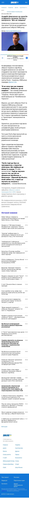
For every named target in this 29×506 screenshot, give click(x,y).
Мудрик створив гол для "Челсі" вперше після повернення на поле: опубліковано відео (12, 277)
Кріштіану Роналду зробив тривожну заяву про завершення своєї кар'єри (13, 253)
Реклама (16, 477)
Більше (4, 426)
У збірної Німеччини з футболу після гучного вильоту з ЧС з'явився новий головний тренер (13, 397)
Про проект (5, 477)
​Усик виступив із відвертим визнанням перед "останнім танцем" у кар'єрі (11, 300)
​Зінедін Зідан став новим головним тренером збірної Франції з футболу (11, 371)
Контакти (4, 483)
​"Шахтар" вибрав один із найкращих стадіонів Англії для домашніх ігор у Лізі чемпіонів (12, 235)
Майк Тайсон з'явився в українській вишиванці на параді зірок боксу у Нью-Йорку (13, 218)
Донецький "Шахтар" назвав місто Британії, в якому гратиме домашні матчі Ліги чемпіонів (12, 379)
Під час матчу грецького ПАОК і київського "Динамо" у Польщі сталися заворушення (12, 405)
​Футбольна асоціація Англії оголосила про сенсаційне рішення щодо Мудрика (11, 353)
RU (26, 2)
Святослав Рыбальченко (13, 31)
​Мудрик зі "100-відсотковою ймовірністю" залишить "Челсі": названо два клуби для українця (12, 226)
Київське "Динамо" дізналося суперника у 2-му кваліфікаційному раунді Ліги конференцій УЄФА (11, 362)
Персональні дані (19, 480)
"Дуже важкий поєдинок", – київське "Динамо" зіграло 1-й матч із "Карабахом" (11, 309)
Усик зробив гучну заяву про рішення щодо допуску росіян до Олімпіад (13, 292)
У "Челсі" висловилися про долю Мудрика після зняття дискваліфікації (12, 333)
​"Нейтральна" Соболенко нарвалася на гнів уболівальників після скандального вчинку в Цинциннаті (13, 244)
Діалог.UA (12, 82)
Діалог (2, 10)
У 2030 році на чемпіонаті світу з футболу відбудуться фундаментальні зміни (12, 420)
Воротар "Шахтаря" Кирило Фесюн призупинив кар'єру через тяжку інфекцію (11, 269)
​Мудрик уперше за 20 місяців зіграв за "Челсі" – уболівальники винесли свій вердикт (13, 317)
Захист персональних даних (18, 485)
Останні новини (9, 213)
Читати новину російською (14, 11)
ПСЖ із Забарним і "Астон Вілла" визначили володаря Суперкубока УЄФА (12, 261)
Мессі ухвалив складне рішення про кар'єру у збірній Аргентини (13, 412)
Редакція (4, 480)
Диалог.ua (4, 490)
